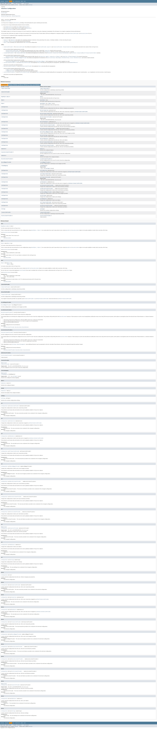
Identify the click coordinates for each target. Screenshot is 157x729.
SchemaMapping (4, 165)
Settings (45, 135)
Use (13, 1)
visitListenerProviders (45, 215)
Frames (14, 3)
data (41, 96)
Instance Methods (13, 84)
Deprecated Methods (35, 84)
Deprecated (17, 1)
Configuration (4, 106)
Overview (2, 1)
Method (16, 4)
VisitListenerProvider (49, 145)
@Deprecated (4, 362)
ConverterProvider (5, 91)
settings (42, 208)
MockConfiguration (16, 15)
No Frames (19, 3)
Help (25, 1)
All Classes (26, 3)
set (41, 170)
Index (22, 1)
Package (6, 1)
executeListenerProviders (46, 152)
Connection (46, 110)
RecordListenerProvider (49, 128)
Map (2, 96)
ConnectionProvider (5, 88)
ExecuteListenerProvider (49, 125)
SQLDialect (46, 138)
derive (41, 106)
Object (4, 96)
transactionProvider (44, 212)
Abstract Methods (23, 84)
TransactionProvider (48, 141)
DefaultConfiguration (6, 15)
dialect (42, 148)
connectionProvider (44, 88)
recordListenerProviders (45, 158)
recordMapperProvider (45, 162)
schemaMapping (43, 165)
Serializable (4, 12)
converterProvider (44, 91)
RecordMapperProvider (48, 131)
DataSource (46, 121)
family (41, 155)
